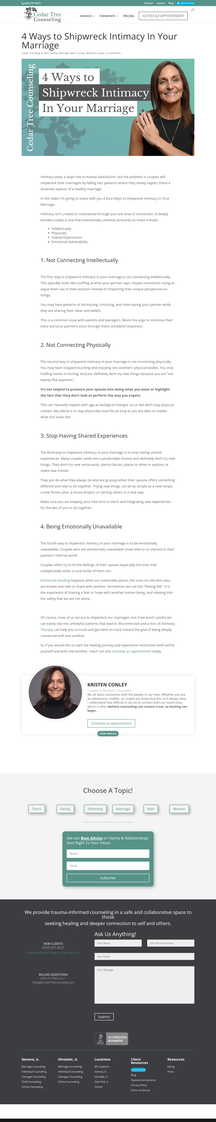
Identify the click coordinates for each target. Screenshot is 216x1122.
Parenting (95, 809)
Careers (160, 3)
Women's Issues (95, 53)
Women (179, 809)
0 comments (114, 53)
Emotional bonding (55, 580)
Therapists (107, 16)
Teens (36, 809)
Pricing (128, 16)
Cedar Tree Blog (31, 53)
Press (170, 1071)
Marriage (64, 53)
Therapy (46, 629)
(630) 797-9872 (32, 3)
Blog (170, 3)
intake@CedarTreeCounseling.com (53, 952)
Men (150, 809)
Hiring (170, 1066)
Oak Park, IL (101, 1081)
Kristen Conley (49, 53)
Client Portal (138, 1070)
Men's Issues (77, 53)
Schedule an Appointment (111, 723)
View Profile (108, 733)
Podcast (148, 3)
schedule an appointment (131, 651)
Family (65, 809)
